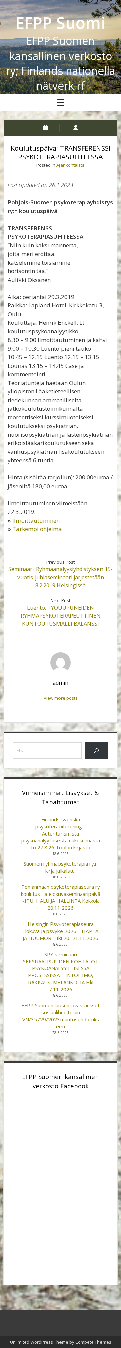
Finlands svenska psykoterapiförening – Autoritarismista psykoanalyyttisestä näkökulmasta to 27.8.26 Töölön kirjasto (60, 833)
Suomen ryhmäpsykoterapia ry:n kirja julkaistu (61, 867)
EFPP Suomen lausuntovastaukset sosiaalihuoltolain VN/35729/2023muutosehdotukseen (60, 1016)
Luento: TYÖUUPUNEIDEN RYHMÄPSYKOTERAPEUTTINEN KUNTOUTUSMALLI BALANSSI (61, 615)
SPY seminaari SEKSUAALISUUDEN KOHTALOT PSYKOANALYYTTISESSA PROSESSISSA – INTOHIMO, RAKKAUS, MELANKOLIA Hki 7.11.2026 (60, 972)
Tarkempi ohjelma (37, 529)
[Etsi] (96, 750)
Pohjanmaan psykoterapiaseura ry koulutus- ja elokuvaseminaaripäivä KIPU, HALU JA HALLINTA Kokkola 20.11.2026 (60, 897)
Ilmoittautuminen (36, 520)
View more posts (61, 698)
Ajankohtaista (70, 165)
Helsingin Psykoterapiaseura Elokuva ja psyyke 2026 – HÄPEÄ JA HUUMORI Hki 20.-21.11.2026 (60, 930)
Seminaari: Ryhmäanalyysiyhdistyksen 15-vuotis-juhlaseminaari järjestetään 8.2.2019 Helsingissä (60, 577)
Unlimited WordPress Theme (39, 1342)
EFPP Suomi (60, 23)
